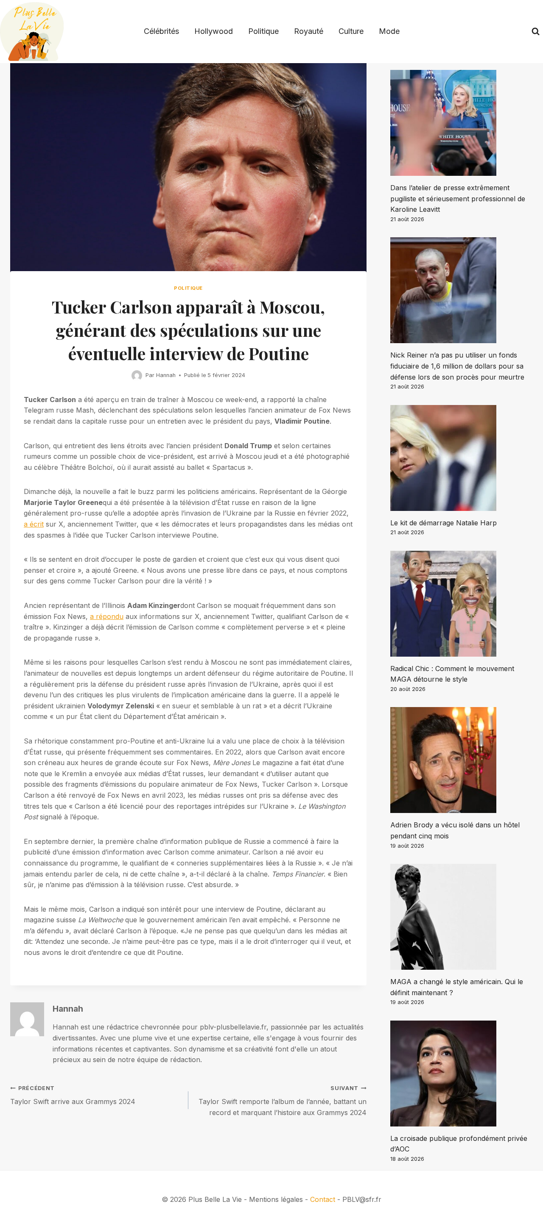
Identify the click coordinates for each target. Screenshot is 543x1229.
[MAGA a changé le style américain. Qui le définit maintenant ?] (461, 917)
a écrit (34, 524)
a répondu (106, 616)
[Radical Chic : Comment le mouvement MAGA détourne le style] (461, 604)
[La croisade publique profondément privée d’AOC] (461, 1073)
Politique (263, 31)
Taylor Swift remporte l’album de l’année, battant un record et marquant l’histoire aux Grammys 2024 (283, 1101)
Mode (389, 31)
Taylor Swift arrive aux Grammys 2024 (72, 1095)
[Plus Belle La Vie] (32, 31)
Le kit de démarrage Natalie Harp (443, 523)
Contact (322, 1199)
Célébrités (161, 31)
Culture (351, 31)
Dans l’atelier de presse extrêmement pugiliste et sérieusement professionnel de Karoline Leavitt (457, 198)
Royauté (308, 31)
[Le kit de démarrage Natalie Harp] (461, 458)
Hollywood (213, 31)
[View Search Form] (535, 31)
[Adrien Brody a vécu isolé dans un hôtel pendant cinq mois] (461, 760)
